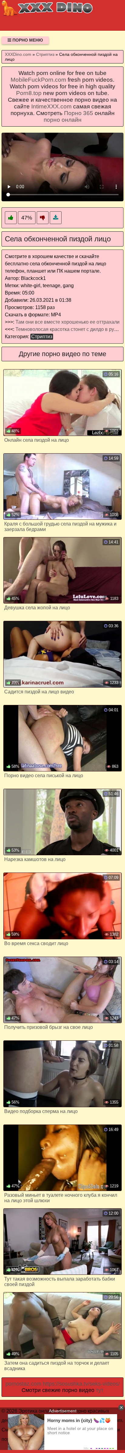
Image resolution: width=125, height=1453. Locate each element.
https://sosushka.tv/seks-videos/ (81, 1384)
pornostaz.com (23, 1384)
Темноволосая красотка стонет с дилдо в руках (68, 329)
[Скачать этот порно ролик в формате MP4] (56, 217)
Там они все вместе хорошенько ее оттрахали (67, 322)
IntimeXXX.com (51, 106)
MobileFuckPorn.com (38, 80)
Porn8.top (29, 93)
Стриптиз (41, 336)
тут (99, 1390)
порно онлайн (63, 120)
